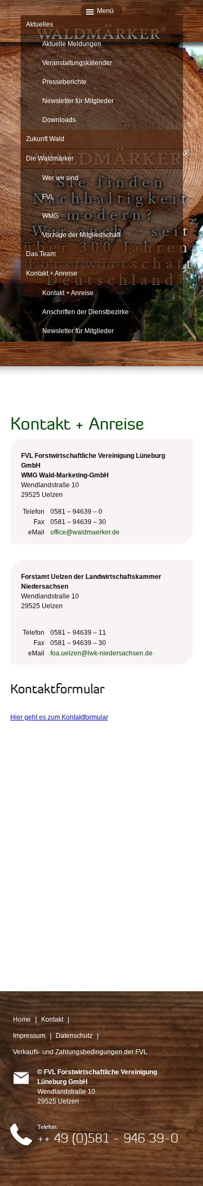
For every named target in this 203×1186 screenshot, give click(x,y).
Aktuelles (39, 24)
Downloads (59, 120)
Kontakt (52, 1019)
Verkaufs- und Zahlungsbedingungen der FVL (80, 1052)
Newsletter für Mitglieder (78, 101)
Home (22, 1019)
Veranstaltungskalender (77, 63)
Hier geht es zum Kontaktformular (59, 717)
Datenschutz (74, 1036)
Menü (105, 11)
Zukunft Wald (45, 139)
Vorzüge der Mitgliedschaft (81, 235)
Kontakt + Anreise (51, 273)
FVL (48, 197)
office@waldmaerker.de (85, 532)
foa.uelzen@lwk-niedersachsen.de (101, 653)
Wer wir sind (60, 178)
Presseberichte (64, 82)
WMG (50, 216)
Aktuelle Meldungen (71, 44)
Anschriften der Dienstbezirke (85, 312)
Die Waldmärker (50, 158)
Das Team (41, 254)
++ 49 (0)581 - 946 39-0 (108, 1138)
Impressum (29, 1036)
